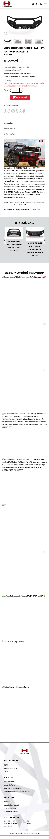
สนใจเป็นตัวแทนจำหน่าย (12, 805)
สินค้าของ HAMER (10, 768)
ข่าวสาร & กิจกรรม (10, 808)
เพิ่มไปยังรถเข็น (22, 97)
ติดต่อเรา (7, 801)
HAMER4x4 (35, 209)
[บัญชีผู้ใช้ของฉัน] (37, 4)
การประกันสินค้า (9, 785)
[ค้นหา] (33, 4)
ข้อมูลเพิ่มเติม (10, 128)
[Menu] (45, 4)
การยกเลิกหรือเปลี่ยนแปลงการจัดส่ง (17, 792)
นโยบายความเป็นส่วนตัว (12, 788)
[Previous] (7, 17)
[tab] (24, 123)
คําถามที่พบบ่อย (9, 781)
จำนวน (6, 90)
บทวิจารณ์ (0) (10, 134)
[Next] (41, 17)
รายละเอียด (9, 123)
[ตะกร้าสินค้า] (41, 4)
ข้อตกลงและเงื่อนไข (11, 812)
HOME (6, 765)
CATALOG (7, 772)
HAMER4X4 (20, 205)
